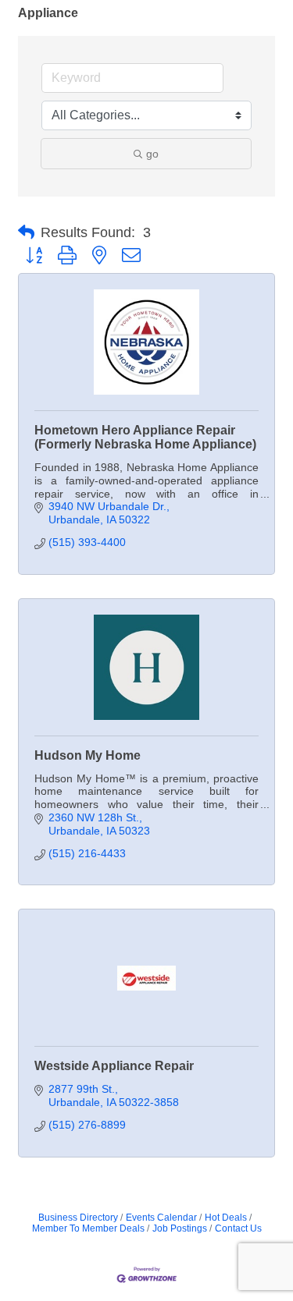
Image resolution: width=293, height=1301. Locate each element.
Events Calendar (161, 1217)
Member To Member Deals (88, 1228)
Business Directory (78, 1217)
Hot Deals (226, 1217)
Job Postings (179, 1228)
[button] (26, 232)
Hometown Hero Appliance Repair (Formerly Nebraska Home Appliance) (145, 437)
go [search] (152, 153)
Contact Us (238, 1228)
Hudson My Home (87, 755)
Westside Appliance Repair (114, 1065)
